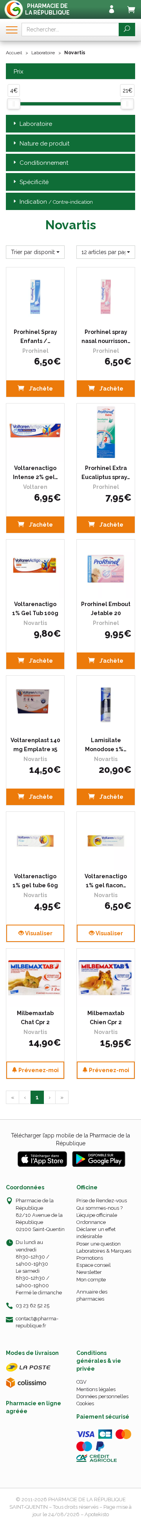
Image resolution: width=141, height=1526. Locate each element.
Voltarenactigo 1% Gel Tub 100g (35, 608)
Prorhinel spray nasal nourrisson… (105, 336)
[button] (35, 252)
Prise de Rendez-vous (101, 1200)
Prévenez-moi (38, 1070)
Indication (56, 201)
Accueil (14, 52)
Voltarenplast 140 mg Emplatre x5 (35, 744)
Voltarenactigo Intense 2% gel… (35, 472)
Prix (19, 71)
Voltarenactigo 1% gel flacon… (106, 880)
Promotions (89, 1258)
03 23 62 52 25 (32, 1306)
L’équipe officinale (96, 1215)
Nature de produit (44, 143)
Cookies (85, 1403)
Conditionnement (44, 162)
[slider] (13, 103)
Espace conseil (93, 1265)
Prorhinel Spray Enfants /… (35, 336)
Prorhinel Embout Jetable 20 (105, 608)
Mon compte (91, 1280)
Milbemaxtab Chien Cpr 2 (105, 1017)
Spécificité (34, 182)
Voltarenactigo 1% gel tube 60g (35, 880)
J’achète (40, 388)
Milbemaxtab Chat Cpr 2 (35, 1017)
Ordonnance (91, 1222)
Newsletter (89, 1272)
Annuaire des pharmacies (91, 1295)
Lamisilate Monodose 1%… (106, 744)
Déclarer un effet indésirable (96, 1232)
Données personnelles (102, 1396)
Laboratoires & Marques (103, 1251)
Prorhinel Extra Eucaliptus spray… (105, 472)
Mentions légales (96, 1389)
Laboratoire (43, 52)
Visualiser (38, 933)
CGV (81, 1382)
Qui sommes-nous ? (99, 1208)
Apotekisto (97, 1514)
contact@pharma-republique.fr (37, 1322)
